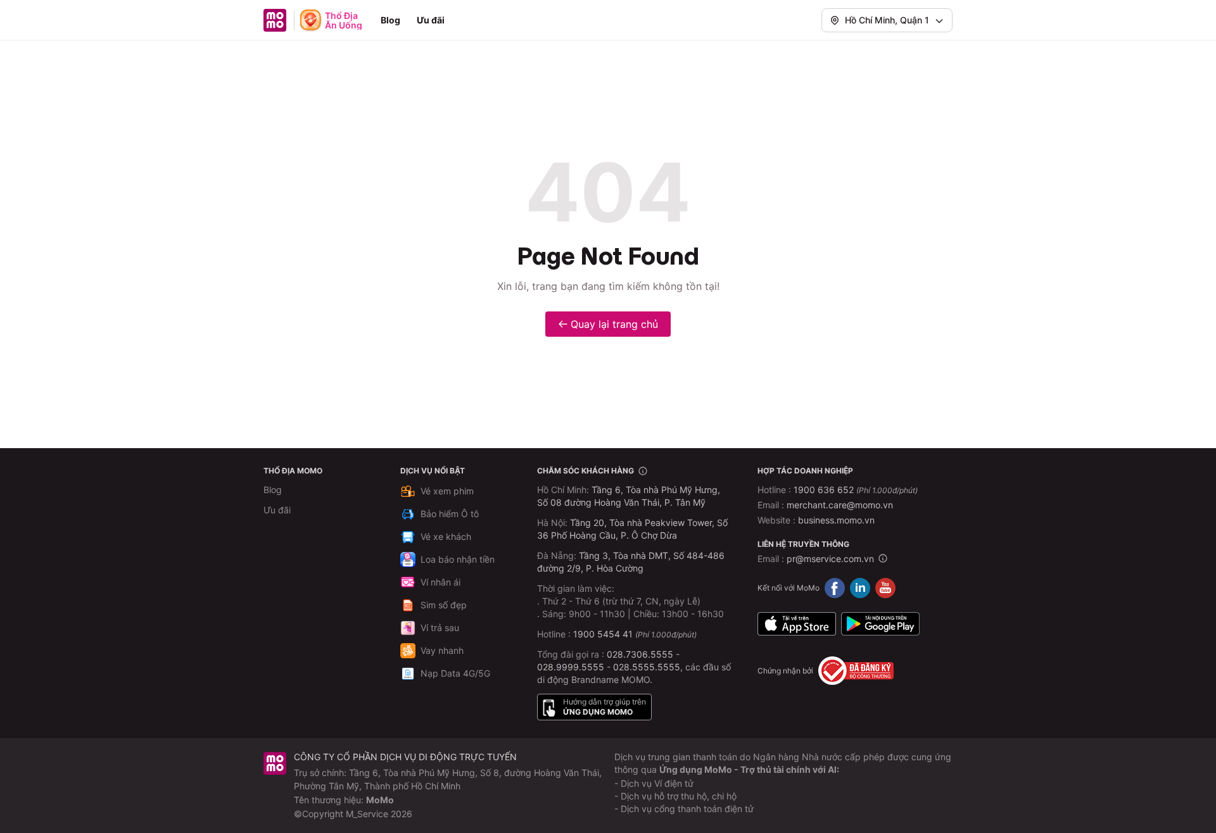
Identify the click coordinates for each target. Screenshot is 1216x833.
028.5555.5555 (646, 666)
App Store (796, 623)
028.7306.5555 (640, 654)
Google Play (880, 623)
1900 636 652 (856, 489)
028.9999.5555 (570, 666)
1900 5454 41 (603, 634)
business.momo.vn (836, 520)
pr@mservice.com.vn (830, 558)
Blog (390, 20)
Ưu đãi (431, 20)
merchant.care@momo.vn (840, 504)
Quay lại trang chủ (614, 324)
